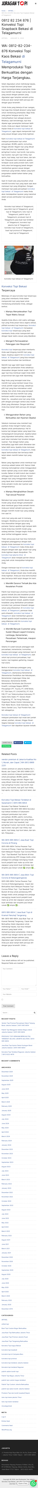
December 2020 (7, 1257)
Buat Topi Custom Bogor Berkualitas (14, 1328)
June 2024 (5, 1123)
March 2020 (6, 1296)
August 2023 (6, 1166)
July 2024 (5, 1119)
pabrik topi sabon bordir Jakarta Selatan (16, 1389)
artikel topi (5, 1324)
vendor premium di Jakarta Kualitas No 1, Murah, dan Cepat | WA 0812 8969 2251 (19, 762)
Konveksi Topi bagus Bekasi (11, 1345)
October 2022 (6, 1201)
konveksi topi (7, 331)
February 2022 (7, 1235)
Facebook (19, 742)
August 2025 (6, 1084)
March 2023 (6, 1179)
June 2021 (5, 1244)
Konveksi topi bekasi (10, 715)
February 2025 (7, 1106)
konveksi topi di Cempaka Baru (12, 1354)
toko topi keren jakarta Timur (12, 1397)
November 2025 (7, 1076)
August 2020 (6, 1274)
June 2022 (5, 1218)
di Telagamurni (29, 139)
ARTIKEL (11, 11)
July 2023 (5, 1171)
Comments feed (7, 1425)
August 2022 (6, 1210)
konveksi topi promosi (9, 1358)
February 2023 (7, 1184)
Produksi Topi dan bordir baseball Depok (16, 1393)
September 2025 (7, 1080)
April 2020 (5, 1292)
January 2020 (6, 1304)
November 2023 (7, 1153)
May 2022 (5, 1223)
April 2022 (5, 1227)
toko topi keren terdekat (10, 1402)
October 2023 (6, 1158)
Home (3, 11)
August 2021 (6, 1240)
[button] (33, 1483)
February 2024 (7, 1141)
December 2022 (7, 1192)
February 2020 (7, 1300)
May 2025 (5, 1093)
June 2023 (5, 1175)
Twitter (28, 742)
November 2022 (7, 1197)
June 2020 (5, 1283)
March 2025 (6, 1102)
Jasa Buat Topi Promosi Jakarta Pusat (15, 1337)
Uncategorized (7, 1406)
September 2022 (7, 1205)
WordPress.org (7, 1430)
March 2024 (6, 1136)
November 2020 (7, 1261)
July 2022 (5, 1214)
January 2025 (6, 1110)
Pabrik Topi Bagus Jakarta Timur (13, 1376)
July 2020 (5, 1279)
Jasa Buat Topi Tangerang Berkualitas (15, 1341)
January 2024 (6, 1145)
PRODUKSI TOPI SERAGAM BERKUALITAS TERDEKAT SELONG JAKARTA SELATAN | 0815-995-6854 (18, 1038)
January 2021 (6, 1253)
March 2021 (6, 1248)
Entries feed (6, 1421)
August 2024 (6, 1115)
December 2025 (7, 1072)
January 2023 (6, 1188)
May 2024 (5, 1128)
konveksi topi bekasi (22, 129)
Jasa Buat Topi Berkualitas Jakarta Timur (16, 1332)
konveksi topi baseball (9, 1350)
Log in (4, 1417)
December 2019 (7, 1309)
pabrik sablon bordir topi (10, 1371)
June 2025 (5, 1089)
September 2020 (7, 1270)
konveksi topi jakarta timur (12, 555)
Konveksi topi (7, 349)
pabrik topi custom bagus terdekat (14, 1380)
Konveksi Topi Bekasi (14, 286)
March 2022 (6, 1231)
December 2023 (7, 1149)
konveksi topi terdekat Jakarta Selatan (15, 1363)
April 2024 (5, 1132)
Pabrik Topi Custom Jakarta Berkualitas (15, 1384)
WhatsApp (7, 746)
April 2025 (5, 1097)
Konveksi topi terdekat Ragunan (13, 1367)
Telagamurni (6, 131)
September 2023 (7, 1162)
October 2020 (6, 1266)
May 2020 (5, 1287)
